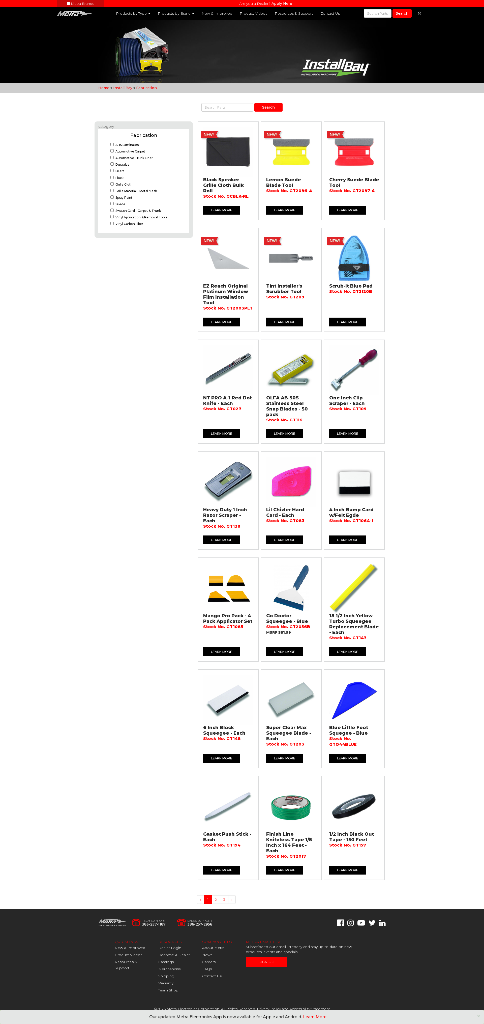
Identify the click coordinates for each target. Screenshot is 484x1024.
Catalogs (166, 962)
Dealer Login (169, 947)
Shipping (166, 976)
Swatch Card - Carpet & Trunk (138, 211)
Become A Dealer (174, 955)
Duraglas (122, 164)
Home (103, 88)
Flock (119, 178)
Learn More (221, 210)
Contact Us (330, 13)
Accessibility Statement (309, 1009)
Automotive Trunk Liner (134, 158)
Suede (120, 204)
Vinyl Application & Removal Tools (141, 217)
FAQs (207, 969)
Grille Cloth (124, 184)
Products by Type (132, 13)
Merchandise (169, 969)
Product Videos (253, 13)
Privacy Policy (269, 1009)
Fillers (119, 171)
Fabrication (146, 88)
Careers (209, 962)
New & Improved (217, 13)
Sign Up (266, 962)
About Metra (213, 947)
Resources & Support (294, 13)
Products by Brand (175, 13)
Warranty (165, 983)
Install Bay (122, 88)
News (207, 955)
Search (402, 13)
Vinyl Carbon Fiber (129, 224)
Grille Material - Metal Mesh (136, 191)
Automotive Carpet (130, 151)
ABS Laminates (127, 145)
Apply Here (281, 3)
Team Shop (168, 990)
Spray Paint (123, 197)
